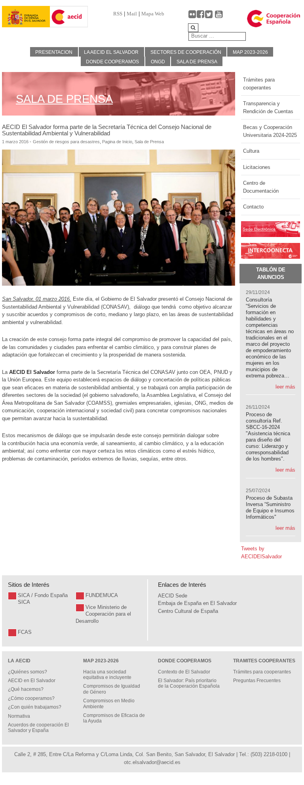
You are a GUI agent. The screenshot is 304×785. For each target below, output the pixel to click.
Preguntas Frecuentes (257, 680)
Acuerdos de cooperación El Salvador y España (38, 727)
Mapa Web (152, 14)
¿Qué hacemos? (26, 689)
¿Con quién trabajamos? (34, 707)
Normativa (19, 716)
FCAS (25, 632)
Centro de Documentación (261, 187)
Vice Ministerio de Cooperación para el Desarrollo (103, 614)
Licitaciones (256, 167)
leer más (285, 387)
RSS (117, 14)
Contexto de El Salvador (184, 672)
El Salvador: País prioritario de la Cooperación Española (189, 683)
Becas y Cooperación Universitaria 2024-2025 (270, 131)
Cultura (251, 151)
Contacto (253, 207)
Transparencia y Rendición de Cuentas (268, 107)
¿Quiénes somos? (27, 672)
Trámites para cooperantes (259, 84)
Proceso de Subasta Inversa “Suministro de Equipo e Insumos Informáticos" (270, 507)
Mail (132, 14)
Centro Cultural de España (188, 611)
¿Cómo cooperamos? (31, 698)
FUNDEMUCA (102, 595)
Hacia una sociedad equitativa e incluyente (107, 674)
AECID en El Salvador (31, 680)
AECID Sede (172, 596)
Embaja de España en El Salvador (197, 603)
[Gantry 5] (26, 17)
